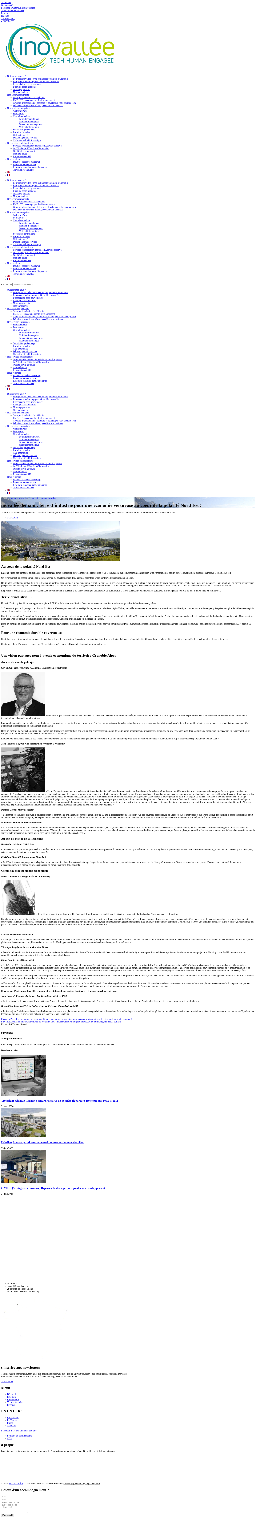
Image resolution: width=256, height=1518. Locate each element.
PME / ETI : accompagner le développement (34, 100)
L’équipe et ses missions (24, 87)
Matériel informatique (29, 127)
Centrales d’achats (21, 116)
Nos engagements (21, 89)
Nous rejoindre (14, 159)
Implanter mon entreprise (24, 164)
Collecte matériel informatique (27, 140)
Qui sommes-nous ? (16, 76)
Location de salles (21, 132)
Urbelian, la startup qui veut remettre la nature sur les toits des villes (42, 1142)
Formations (18, 113)
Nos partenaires (20, 92)
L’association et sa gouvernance (28, 84)
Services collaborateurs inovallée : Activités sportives (37, 145)
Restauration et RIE (22, 156)
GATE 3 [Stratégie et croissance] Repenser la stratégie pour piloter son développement (53, 1188)
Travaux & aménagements (31, 124)
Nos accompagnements (18, 95)
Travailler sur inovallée (23, 170)
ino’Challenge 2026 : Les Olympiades (31, 148)
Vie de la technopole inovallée (42, 498)
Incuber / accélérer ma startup (26, 161)
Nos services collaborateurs (20, 143)
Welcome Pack (20, 111)
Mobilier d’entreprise (29, 121)
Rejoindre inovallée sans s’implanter (30, 167)
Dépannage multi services (25, 137)
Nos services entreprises (18, 108)
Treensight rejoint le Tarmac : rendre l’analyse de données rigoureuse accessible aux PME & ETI (59, 1100)
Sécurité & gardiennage (24, 129)
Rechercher (6, 284)
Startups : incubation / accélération (29, 97)
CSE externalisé (20, 135)
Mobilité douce (20, 153)
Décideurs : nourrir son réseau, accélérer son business (38, 105)
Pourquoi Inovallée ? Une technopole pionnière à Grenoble (40, 78)
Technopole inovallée (17, 498)
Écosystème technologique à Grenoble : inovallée (36, 81)
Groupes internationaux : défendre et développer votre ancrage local (44, 103)
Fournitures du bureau (29, 119)
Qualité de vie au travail (24, 151)
